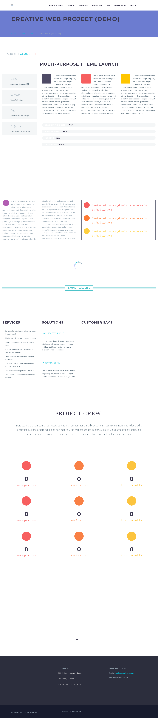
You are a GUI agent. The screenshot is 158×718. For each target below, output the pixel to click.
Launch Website (79, 288)
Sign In (133, 5)
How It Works (55, 5)
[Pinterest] (77, 623)
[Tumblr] (81, 623)
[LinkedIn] (85, 623)
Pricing (70, 5)
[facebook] (119, 713)
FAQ (108, 5)
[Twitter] (72, 623)
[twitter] (124, 713)
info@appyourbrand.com (124, 673)
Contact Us (120, 5)
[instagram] (128, 713)
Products (83, 5)
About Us (97, 5)
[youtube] (132, 713)
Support (65, 711)
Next (78, 640)
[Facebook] (68, 623)
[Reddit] (89, 623)
